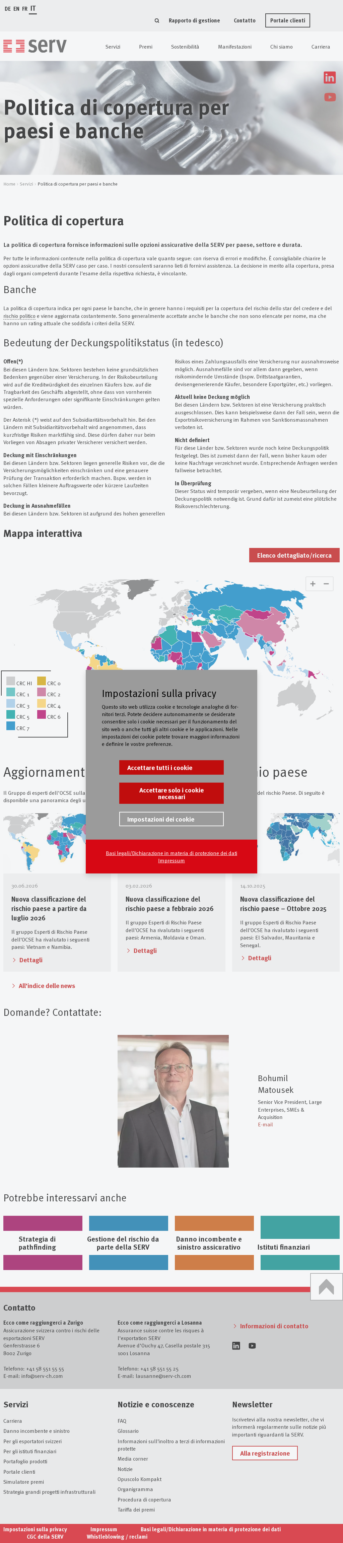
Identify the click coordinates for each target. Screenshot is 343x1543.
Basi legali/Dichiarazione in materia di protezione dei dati (171, 852)
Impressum (171, 860)
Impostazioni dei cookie (160, 819)
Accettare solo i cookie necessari (171, 793)
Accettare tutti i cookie (159, 767)
